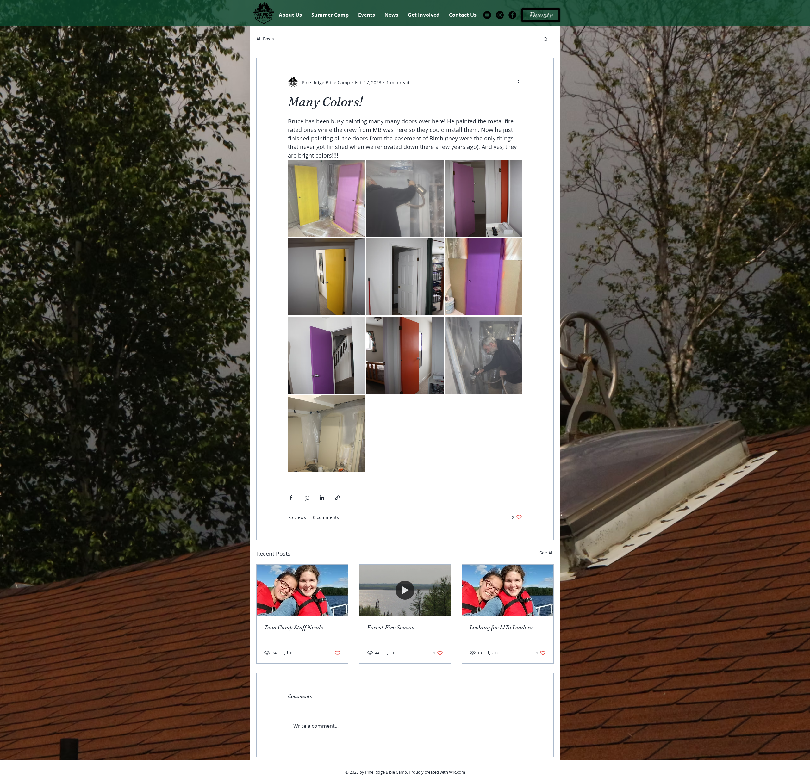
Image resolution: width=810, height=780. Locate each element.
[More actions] (518, 82)
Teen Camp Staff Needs (293, 627)
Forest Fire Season (391, 627)
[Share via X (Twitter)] (306, 498)
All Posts (265, 39)
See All (546, 553)
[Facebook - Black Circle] (512, 15)
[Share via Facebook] (291, 498)
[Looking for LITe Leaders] (507, 590)
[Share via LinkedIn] (322, 498)
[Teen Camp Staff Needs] (302, 590)
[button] (546, 38)
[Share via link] (337, 498)
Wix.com (457, 772)
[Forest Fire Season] (405, 590)
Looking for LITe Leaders (501, 627)
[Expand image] (326, 198)
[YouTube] (487, 15)
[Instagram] (500, 15)
